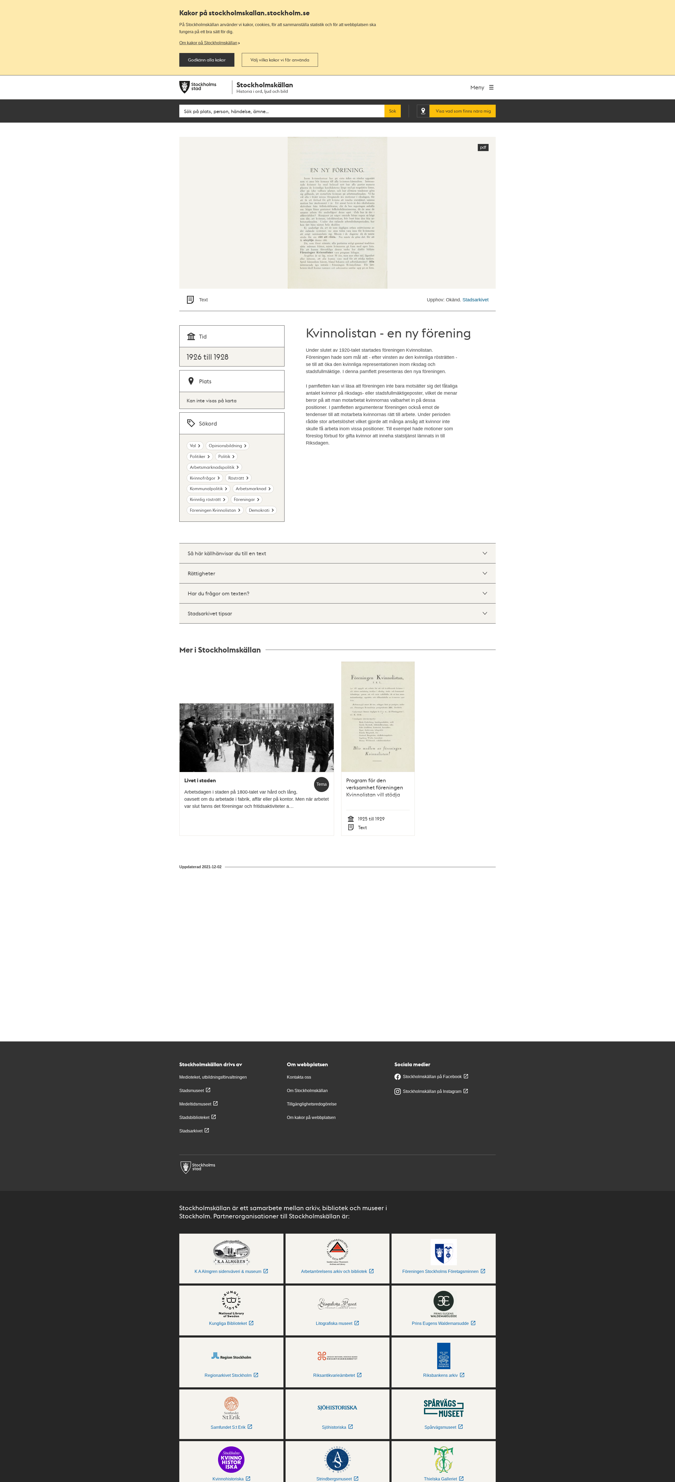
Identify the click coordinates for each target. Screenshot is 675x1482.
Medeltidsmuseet (195, 1104)
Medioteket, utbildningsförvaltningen (213, 1077)
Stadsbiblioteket (194, 1117)
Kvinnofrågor (202, 478)
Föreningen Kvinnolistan (213, 510)
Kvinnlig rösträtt (205, 499)
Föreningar (244, 499)
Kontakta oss (299, 1077)
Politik (224, 456)
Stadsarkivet (475, 299)
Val (193, 445)
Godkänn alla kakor (207, 59)
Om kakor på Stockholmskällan (208, 42)
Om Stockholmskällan (307, 1090)
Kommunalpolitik (206, 488)
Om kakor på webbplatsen (311, 1117)
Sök (392, 111)
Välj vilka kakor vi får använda (279, 59)
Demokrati (259, 510)
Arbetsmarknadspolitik (212, 467)
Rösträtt (236, 478)
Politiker (197, 456)
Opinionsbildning (225, 445)
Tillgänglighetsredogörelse (312, 1104)
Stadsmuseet (191, 1090)
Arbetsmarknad (251, 488)
